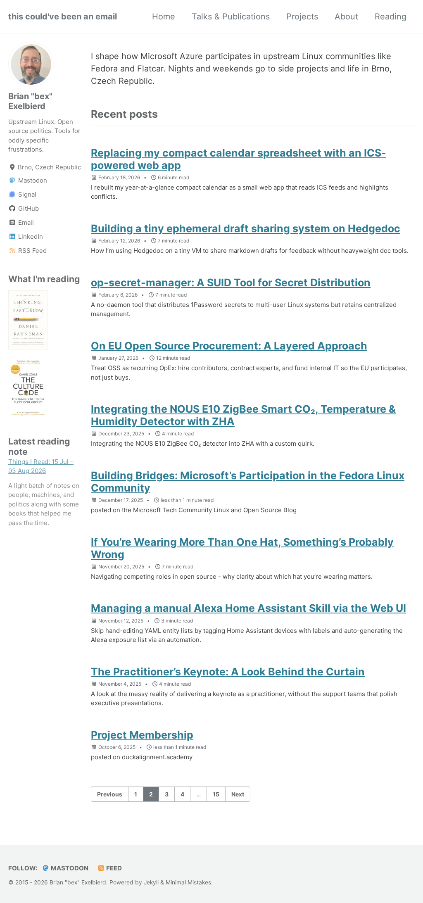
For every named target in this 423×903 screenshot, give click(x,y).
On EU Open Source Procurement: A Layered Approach (229, 346)
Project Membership (142, 735)
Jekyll (151, 882)
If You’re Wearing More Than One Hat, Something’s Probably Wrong (242, 548)
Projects (302, 16)
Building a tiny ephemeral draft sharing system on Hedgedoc (245, 228)
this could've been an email (62, 16)
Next (237, 794)
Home (163, 16)
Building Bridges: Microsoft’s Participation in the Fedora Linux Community (247, 481)
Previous (109, 794)
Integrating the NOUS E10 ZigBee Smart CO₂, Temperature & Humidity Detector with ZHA (243, 415)
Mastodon (69, 868)
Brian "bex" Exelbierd (30, 101)
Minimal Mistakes (188, 882)
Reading (390, 16)
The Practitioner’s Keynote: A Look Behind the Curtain (228, 671)
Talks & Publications (231, 16)
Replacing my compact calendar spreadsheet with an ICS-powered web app (238, 159)
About (346, 16)
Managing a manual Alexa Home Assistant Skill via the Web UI (248, 608)
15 (216, 794)
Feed (113, 868)
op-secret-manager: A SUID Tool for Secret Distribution (231, 282)
